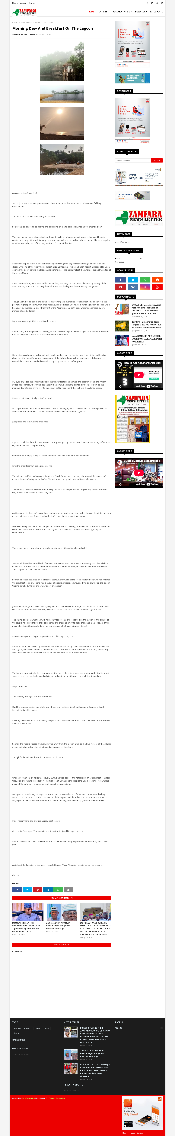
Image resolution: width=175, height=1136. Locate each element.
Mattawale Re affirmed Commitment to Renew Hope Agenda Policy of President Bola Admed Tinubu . (26, 927)
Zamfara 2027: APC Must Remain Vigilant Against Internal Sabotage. (58, 926)
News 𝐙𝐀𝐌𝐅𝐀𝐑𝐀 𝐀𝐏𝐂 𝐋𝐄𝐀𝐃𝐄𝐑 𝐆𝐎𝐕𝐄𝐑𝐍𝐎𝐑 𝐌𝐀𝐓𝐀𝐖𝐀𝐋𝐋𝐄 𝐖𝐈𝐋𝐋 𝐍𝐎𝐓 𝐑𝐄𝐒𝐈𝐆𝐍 (147, 339)
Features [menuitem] (102, 11)
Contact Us (119, 262)
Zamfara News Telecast (24, 34)
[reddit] (157, 280)
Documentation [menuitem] (121, 11)
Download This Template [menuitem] (149, 11)
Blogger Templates (57, 1098)
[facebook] (147, 3)
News (38, 1028)
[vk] (133, 287)
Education (28, 1028)
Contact (31, 3)
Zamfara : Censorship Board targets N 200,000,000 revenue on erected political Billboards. (147, 325)
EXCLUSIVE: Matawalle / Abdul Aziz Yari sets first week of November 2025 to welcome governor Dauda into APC (146, 309)
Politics (46, 1028)
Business (17, 1028)
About (23, 3)
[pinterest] (161, 3)
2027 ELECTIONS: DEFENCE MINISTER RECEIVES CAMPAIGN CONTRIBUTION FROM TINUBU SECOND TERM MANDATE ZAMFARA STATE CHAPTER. (95, 928)
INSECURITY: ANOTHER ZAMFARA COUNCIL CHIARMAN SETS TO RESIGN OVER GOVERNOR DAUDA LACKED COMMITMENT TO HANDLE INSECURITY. (95, 1035)
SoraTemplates (28, 1098)
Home (15, 3)
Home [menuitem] (91, 11)
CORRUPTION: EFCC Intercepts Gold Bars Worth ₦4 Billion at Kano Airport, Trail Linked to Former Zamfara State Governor (95, 1070)
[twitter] (152, 3)
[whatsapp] (145, 280)
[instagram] (157, 3)
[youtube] (157, 287)
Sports (16, 1033)
